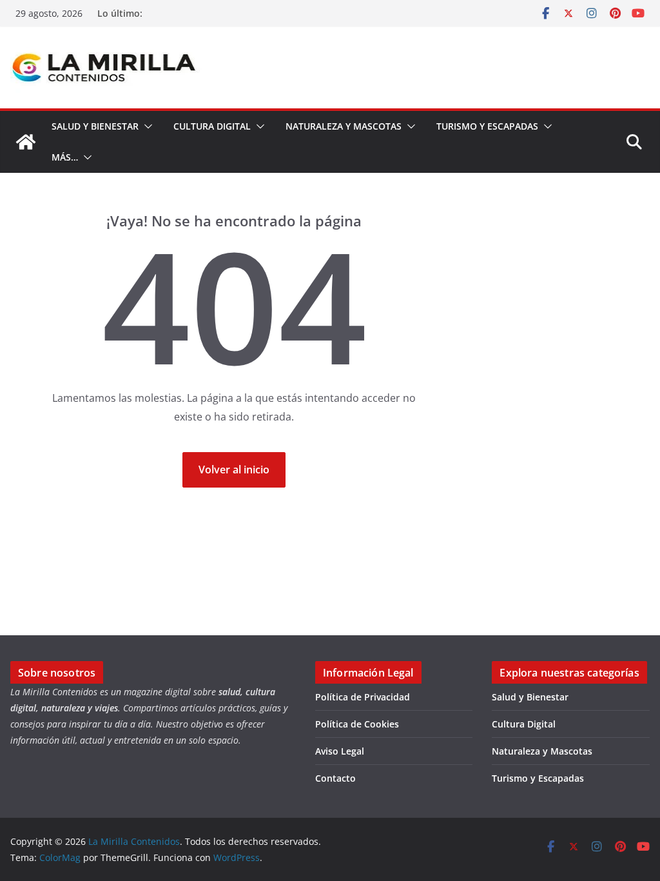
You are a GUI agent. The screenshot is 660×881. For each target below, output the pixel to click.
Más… (65, 157)
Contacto (335, 778)
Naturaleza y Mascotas (344, 126)
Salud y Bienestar (95, 126)
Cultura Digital (212, 126)
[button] (146, 126)
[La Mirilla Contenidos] (25, 141)
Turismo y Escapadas (487, 126)
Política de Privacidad (362, 697)
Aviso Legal (339, 751)
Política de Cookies (357, 724)
